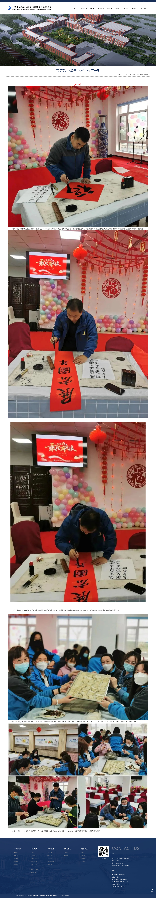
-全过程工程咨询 (34, 861)
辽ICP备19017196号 (63, 895)
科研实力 (126, 8)
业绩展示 (101, 8)
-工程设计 (32, 852)
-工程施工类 (49, 858)
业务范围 (84, 8)
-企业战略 (16, 858)
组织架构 (109, 8)
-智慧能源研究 (33, 872)
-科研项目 (83, 852)
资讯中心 (118, 8)
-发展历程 (16, 855)
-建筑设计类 (49, 852)
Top (152, 891)
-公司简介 (16, 852)
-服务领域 (16, 861)
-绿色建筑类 (49, 855)
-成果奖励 (83, 855)
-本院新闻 (66, 852)
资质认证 (93, 8)
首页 (75, 8)
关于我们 (143, 8)
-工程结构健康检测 (34, 869)
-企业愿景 (16, 864)
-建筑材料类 (49, 864)
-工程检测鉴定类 (50, 861)
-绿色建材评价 (33, 866)
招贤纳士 (135, 8)
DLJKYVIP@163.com (142, 1)
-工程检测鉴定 (33, 855)
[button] (147, 39)
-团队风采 (66, 855)
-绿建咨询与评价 (34, 864)
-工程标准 (83, 858)
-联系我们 (16, 866)
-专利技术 (83, 861)
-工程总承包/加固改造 (35, 858)
